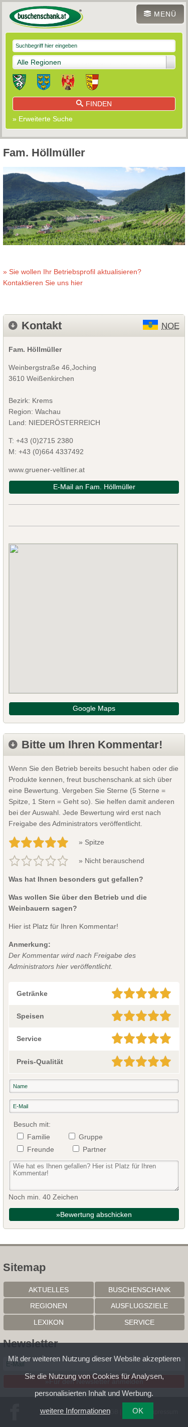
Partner (94, 1149)
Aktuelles (49, 1290)
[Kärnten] (92, 83)
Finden (99, 104)
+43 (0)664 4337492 (51, 452)
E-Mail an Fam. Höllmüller (94, 487)
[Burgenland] (68, 83)
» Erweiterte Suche (43, 119)
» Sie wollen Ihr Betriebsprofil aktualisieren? (72, 277)
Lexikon (49, 1322)
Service (139, 1322)
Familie (38, 1137)
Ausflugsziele (139, 1306)
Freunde (40, 1149)
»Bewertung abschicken (94, 1214)
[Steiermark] (19, 83)
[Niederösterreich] (43, 83)
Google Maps (94, 708)
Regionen (48, 1306)
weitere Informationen (75, 1410)
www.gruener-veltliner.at (47, 470)
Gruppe (91, 1137)
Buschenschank (139, 1290)
